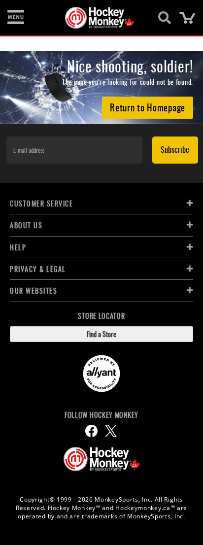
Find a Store (101, 334)
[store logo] (96, 18)
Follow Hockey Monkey (101, 415)
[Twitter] (111, 431)
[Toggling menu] (15, 18)
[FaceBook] (91, 431)
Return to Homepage (147, 107)
